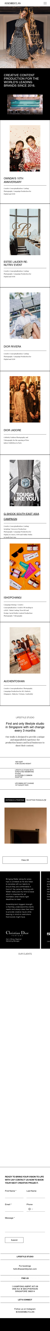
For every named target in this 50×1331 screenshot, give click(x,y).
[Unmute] (9, 111)
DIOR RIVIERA (12, 346)
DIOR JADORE (12, 430)
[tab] (14, 800)
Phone (30, 1204)
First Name (10, 1191)
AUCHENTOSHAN (14, 681)
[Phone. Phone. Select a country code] (30, 1209)
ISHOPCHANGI (13, 597)
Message (10, 1218)
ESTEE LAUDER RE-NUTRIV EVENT (16, 263)
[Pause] (5, 111)
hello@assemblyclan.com (25, 1269)
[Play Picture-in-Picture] (40, 111)
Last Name (31, 1191)
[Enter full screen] (44, 111)
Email (8, 1204)
